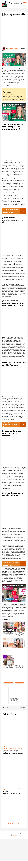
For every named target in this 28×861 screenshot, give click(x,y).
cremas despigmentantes (18, 784)
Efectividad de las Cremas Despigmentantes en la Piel (11, 792)
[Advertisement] (14, 32)
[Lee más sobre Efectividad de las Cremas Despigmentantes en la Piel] (15, 788)
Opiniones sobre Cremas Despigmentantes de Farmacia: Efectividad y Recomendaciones (13, 752)
